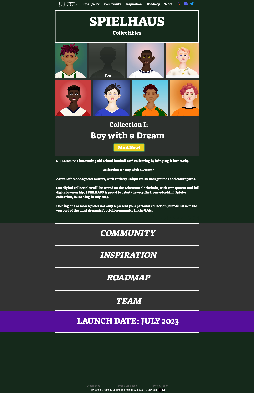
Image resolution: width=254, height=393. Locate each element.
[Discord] (186, 4)
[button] (129, 147)
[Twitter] (192, 4)
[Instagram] (179, 4)
